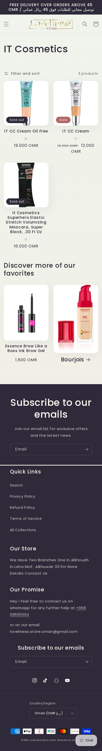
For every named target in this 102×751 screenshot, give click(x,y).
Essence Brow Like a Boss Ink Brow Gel (26, 348)
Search (16, 485)
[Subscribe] (86, 449)
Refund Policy (22, 507)
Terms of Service (26, 518)
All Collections (23, 529)
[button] (6, 24)
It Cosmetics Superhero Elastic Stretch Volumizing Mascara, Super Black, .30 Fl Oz (26, 222)
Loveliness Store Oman (42, 740)
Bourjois (72, 359)
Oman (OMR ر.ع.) (49, 713)
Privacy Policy (22, 496)
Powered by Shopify (69, 740)
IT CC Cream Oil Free (26, 131)
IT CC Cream (75, 131)
